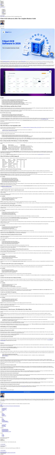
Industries (3, 11)
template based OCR (41, 154)
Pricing (1, 4)
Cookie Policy (12, 452)
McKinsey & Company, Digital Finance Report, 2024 (9, 130)
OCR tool (41, 62)
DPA (14, 452)
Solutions (3, 10)
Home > (1, 16)
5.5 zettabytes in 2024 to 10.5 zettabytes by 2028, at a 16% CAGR (32, 127)
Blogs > (4, 16)
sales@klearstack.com (3, 445)
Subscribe (2, 439)
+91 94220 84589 (2, 444)
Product (3, 9)
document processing (6, 61)
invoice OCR (24, 386)
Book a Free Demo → (5, 355)
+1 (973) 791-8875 (3, 450)
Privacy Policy (2, 452)
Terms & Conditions (7, 452)
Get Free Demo (2, 15)
